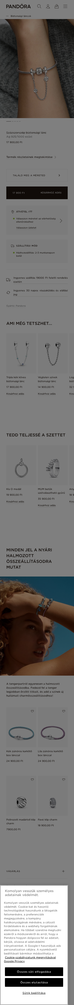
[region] (34, 945)
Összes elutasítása (34, 982)
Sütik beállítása (34, 992)
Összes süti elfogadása (34, 971)
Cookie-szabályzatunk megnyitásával (30, 957)
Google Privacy (14, 961)
